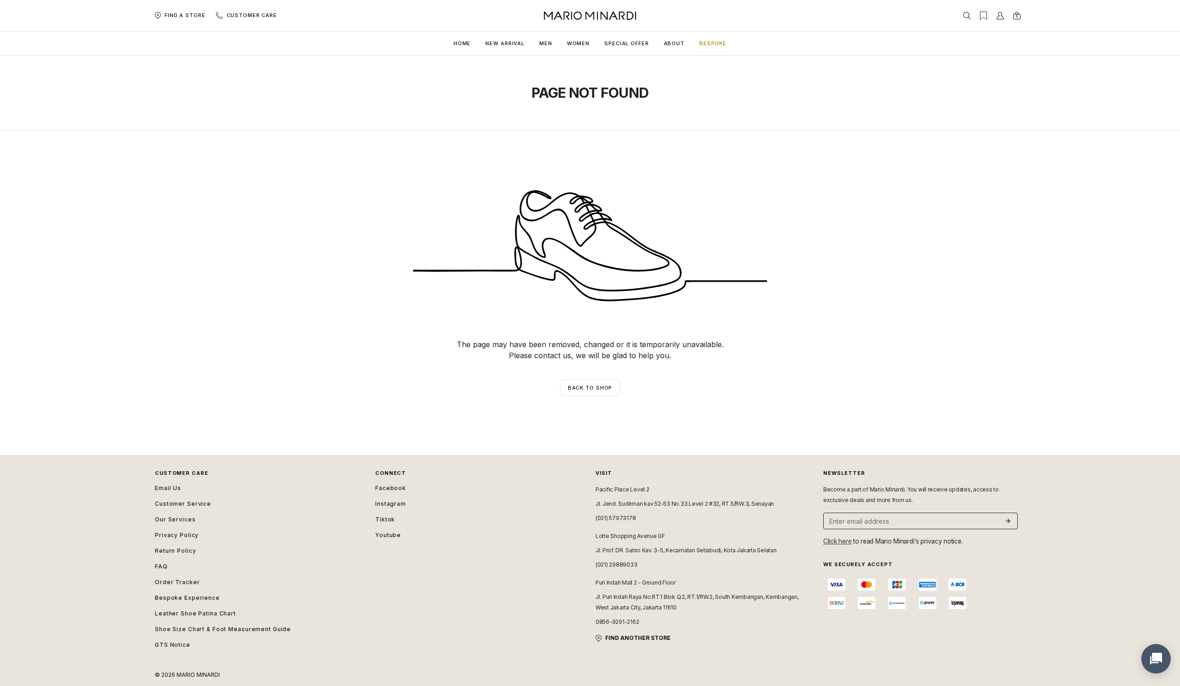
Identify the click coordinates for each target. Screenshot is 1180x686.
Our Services (175, 519)
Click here (837, 541)
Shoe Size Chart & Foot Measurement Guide (223, 629)
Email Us (168, 488)
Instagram (390, 503)
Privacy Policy (177, 535)
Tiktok (385, 519)
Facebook (390, 488)
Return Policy (175, 550)
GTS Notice (172, 644)
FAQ (161, 566)
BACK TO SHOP (590, 387)
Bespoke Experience (187, 597)
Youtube (388, 535)
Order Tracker (177, 582)
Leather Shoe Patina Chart (195, 613)
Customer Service (183, 503)
